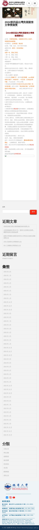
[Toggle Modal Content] (29, 3)
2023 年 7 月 (7, 404)
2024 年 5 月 (7, 370)
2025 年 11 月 (8, 306)
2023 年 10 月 (8, 393)
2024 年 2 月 (7, 382)
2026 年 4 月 (7, 287)
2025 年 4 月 (7, 332)
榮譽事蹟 (6, 471)
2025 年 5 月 (7, 328)
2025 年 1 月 (7, 344)
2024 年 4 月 (7, 374)
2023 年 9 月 (7, 397)
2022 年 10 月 (8, 435)
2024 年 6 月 (7, 366)
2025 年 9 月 (7, 313)
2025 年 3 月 (7, 336)
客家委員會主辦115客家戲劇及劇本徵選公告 (17, 226)
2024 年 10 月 (8, 355)
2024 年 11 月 (8, 351)
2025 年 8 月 (7, 317)
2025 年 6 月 (7, 325)
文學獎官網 (17, 153)
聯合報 (16, 108)
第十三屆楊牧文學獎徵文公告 (12, 245)
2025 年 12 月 (8, 302)
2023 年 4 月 (7, 416)
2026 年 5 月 (7, 283)
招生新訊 (6, 464)
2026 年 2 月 (7, 294)
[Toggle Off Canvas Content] (35, 3)
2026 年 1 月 (7, 298)
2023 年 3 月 (7, 420)
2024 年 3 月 (7, 378)
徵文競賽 (6, 460)
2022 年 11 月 (8, 431)
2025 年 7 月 (7, 321)
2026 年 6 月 (7, 279)
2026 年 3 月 (7, 290)
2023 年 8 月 (7, 401)
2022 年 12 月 (8, 427)
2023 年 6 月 (7, 408)
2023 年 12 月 (8, 385)
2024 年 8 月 (7, 363)
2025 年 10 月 (8, 309)
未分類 (6, 467)
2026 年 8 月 (7, 271)
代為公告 (6, 449)
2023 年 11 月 (8, 389)
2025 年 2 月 (7, 340)
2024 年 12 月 (8, 347)
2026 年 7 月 (7, 275)
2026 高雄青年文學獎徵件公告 (13, 241)
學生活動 (6, 452)
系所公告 (6, 475)
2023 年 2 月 (7, 423)
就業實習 (6, 456)
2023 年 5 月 (7, 412)
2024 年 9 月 (7, 359)
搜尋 (3, 207)
